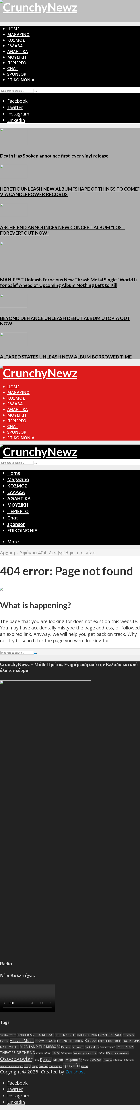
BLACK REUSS (24, 1035)
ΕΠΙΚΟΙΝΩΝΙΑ (20, 80)
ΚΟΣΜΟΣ (16, 40)
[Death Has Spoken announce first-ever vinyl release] (13, 143)
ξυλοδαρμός (55, 1066)
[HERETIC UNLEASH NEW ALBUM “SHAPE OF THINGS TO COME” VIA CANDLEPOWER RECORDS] (13, 176)
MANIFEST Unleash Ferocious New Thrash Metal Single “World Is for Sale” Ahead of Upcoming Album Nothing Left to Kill (68, 282)
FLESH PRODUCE (110, 1035)
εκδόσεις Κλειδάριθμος (11, 1066)
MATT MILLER (9, 1047)
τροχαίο (71, 1065)
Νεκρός (58, 1060)
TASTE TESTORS (125, 1047)
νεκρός (43, 1066)
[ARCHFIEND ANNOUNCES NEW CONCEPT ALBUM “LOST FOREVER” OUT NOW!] (13, 215)
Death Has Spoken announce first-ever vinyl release (54, 155)
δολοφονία (129, 1060)
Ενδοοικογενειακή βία (85, 1053)
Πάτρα (86, 1060)
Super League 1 (107, 1047)
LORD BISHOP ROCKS (109, 1041)
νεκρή (27, 1066)
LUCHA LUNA (131, 1041)
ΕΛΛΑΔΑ (15, 46)
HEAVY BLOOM (45, 1041)
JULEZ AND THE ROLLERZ (70, 1041)
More (13, 541)
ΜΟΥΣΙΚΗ (16, 57)
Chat (12, 68)
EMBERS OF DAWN (87, 1035)
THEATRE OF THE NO (17, 1052)
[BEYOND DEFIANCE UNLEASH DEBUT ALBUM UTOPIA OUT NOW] (13, 306)
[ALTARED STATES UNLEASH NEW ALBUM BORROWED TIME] (13, 344)
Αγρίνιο (39, 1053)
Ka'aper (91, 1040)
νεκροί (35, 1066)
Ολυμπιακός (73, 1060)
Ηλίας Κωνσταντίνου (117, 1053)
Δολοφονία (66, 1053)
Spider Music (92, 1047)
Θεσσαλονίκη (17, 1058)
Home (13, 29)
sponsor (16, 74)
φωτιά (84, 1066)
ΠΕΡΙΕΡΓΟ (16, 63)
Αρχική (7, 552)
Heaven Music (22, 1040)
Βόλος (56, 1053)
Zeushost (75, 1072)
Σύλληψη (96, 1060)
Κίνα (37, 1060)
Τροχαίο (107, 1060)
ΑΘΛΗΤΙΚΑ (17, 51)
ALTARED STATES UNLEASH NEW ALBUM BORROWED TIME (66, 356)
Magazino (18, 34)
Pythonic (66, 1047)
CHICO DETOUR (43, 1035)
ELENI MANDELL (65, 1035)
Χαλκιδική (117, 1060)
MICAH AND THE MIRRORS (40, 1046)
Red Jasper (78, 1047)
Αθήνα (47, 1053)
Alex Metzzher (8, 1035)
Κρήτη (46, 1059)
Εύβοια (101, 1053)
